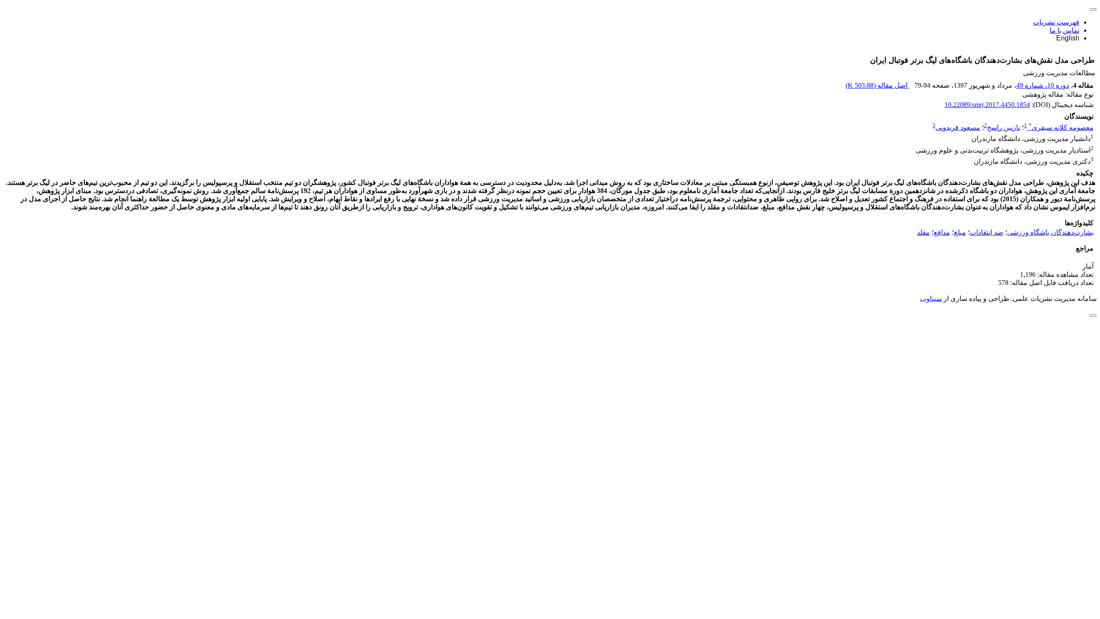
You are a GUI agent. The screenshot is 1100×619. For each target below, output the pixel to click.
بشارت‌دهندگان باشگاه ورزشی (1050, 232)
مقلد (923, 232)
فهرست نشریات (1056, 22)
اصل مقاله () (877, 85)
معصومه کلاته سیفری (1061, 127)
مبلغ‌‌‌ (960, 232)
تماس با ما (1064, 30)
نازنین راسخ (1003, 127)
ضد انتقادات (986, 232)
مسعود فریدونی (957, 127)
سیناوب (931, 298)
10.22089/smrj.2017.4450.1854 (987, 104)
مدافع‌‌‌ (942, 232)
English (1067, 38)
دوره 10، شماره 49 (1042, 85)
